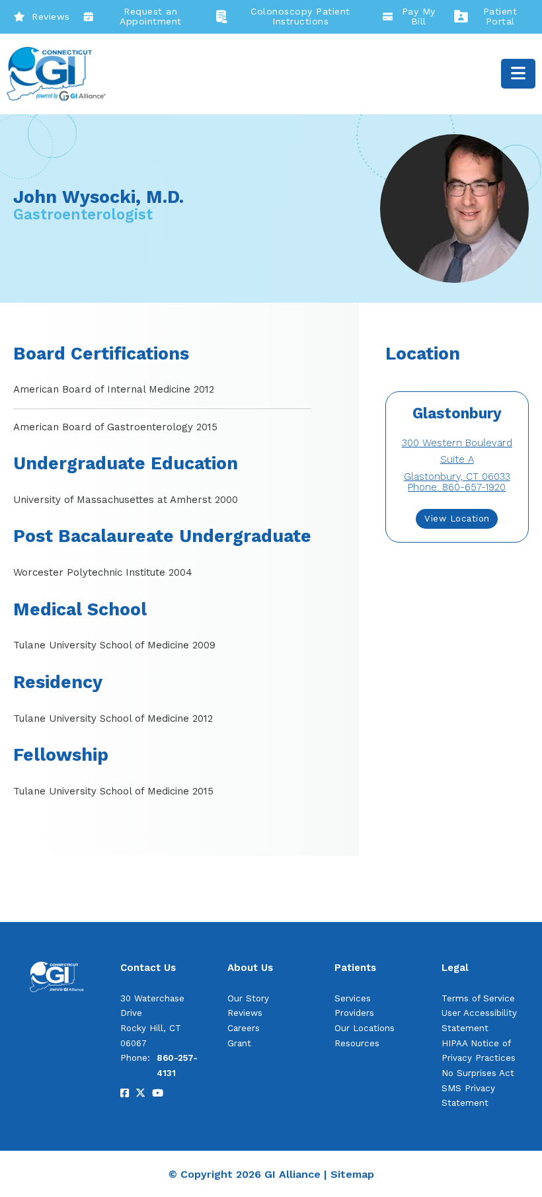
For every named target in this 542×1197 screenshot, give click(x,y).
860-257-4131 (177, 1065)
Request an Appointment (151, 16)
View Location (457, 518)
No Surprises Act (478, 1073)
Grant (239, 1043)
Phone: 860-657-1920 (457, 487)
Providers (354, 1013)
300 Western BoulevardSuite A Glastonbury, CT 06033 (457, 460)
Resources (356, 1043)
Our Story (248, 998)
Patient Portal (500, 16)
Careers (243, 1028)
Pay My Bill (419, 16)
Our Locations (364, 1028)
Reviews (51, 16)
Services (352, 998)
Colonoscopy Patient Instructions (300, 16)
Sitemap (352, 1174)
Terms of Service (478, 998)
